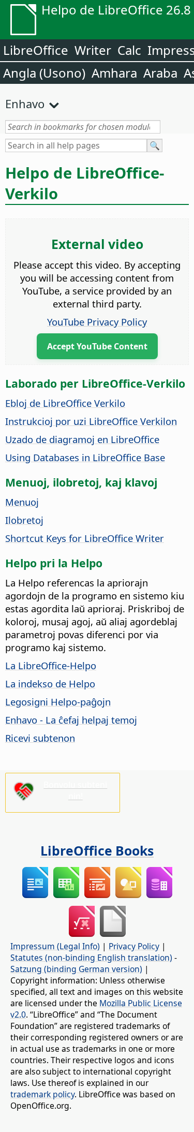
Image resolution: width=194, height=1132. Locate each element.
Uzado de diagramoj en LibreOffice (82, 439)
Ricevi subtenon (40, 737)
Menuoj (22, 501)
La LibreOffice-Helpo (50, 665)
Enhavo (24, 103)
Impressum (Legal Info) (55, 946)
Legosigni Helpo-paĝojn (58, 701)
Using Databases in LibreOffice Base (85, 457)
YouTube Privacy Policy (97, 321)
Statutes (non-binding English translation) (91, 957)
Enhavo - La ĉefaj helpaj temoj (71, 719)
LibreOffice (35, 49)
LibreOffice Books (97, 850)
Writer (92, 49)
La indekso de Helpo (50, 683)
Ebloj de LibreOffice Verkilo (65, 402)
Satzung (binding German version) (76, 969)
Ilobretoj (24, 519)
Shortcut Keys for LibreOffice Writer (84, 538)
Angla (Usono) (44, 72)
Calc (129, 49)
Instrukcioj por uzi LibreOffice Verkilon (91, 421)
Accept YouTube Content (97, 346)
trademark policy (42, 1094)
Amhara (114, 72)
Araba (160, 72)
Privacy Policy (134, 946)
